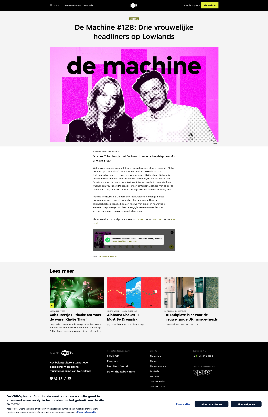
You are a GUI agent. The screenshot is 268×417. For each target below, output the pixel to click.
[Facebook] (60, 378)
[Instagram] (56, 378)
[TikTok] (65, 378)
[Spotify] (51, 378)
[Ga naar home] (134, 5)
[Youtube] (69, 378)
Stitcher (157, 219)
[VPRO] (202, 373)
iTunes (140, 219)
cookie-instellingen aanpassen (125, 241)
